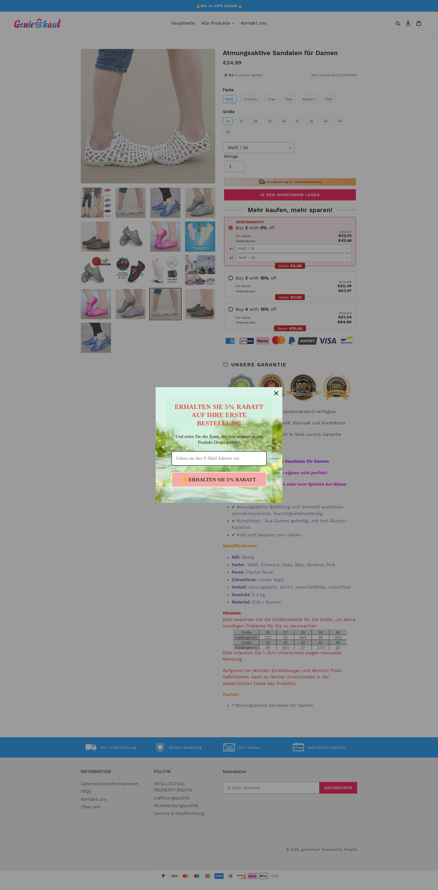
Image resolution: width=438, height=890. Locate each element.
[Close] (276, 393)
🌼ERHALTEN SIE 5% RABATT (219, 479)
